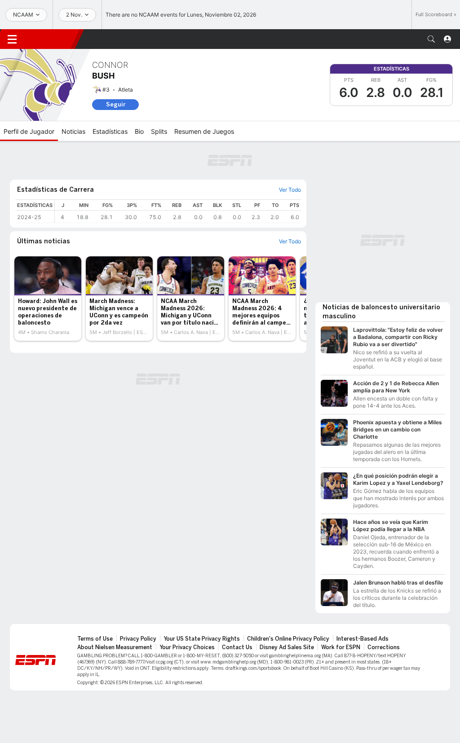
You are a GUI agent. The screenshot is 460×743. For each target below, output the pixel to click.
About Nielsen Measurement (114, 647)
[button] (431, 39)
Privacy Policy (138, 639)
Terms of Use (95, 639)
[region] (178, 211)
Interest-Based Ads (362, 639)
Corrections (383, 647)
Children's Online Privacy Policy (288, 639)
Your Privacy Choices (187, 647)
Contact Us (237, 647)
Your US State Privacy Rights (202, 639)
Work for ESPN (340, 647)
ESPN (52, 39)
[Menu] (12, 39)
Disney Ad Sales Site (287, 647)
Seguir (115, 104)
